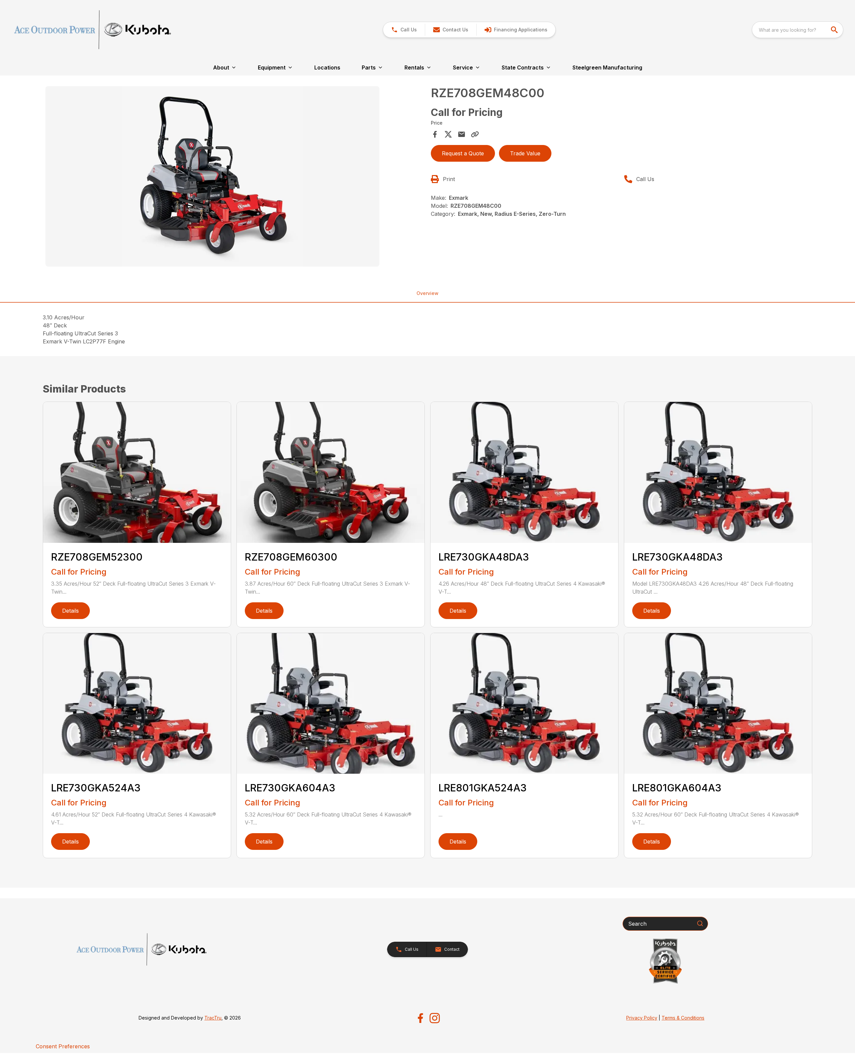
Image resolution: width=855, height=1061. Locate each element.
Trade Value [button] (525, 153)
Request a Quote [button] (463, 153)
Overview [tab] (427, 293)
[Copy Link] (475, 134)
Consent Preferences (63, 1046)
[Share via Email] (462, 134)
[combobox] (797, 30)
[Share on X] (448, 134)
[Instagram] (435, 1018)
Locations (327, 67)
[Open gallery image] (212, 176)
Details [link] (70, 610)
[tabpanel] (234, 177)
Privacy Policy (641, 1018)
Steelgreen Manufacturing (607, 67)
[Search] (700, 923)
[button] (404, 30)
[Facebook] (420, 1018)
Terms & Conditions (683, 1018)
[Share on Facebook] (435, 134)
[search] (835, 29)
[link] (515, 30)
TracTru (212, 1018)
